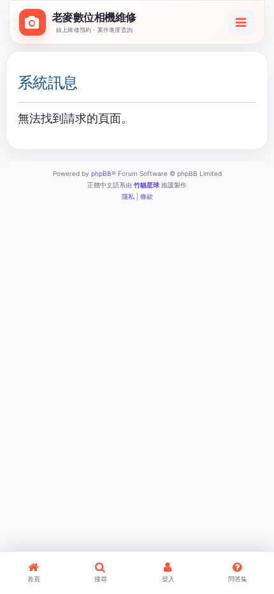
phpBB (101, 173)
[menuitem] (128, 196)
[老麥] (32, 22)
